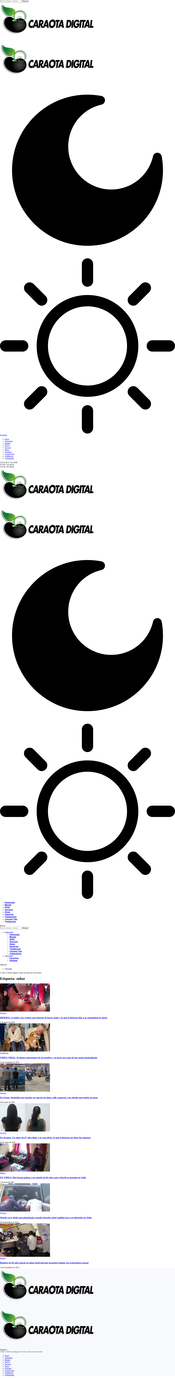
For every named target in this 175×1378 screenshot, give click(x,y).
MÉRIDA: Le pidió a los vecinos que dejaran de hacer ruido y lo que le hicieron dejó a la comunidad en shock (53, 1017)
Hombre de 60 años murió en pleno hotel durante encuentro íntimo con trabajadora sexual (44, 1263)
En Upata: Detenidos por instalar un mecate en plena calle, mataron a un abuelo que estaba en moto (49, 1097)
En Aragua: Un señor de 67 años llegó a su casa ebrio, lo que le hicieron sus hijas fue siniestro (45, 1137)
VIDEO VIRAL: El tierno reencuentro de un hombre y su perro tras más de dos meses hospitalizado (48, 1057)
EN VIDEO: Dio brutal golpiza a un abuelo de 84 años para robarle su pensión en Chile (43, 1177)
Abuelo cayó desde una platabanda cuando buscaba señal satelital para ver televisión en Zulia (46, 1217)
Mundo (2, 1173)
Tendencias (4, 1053)
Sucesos (3, 1013)
